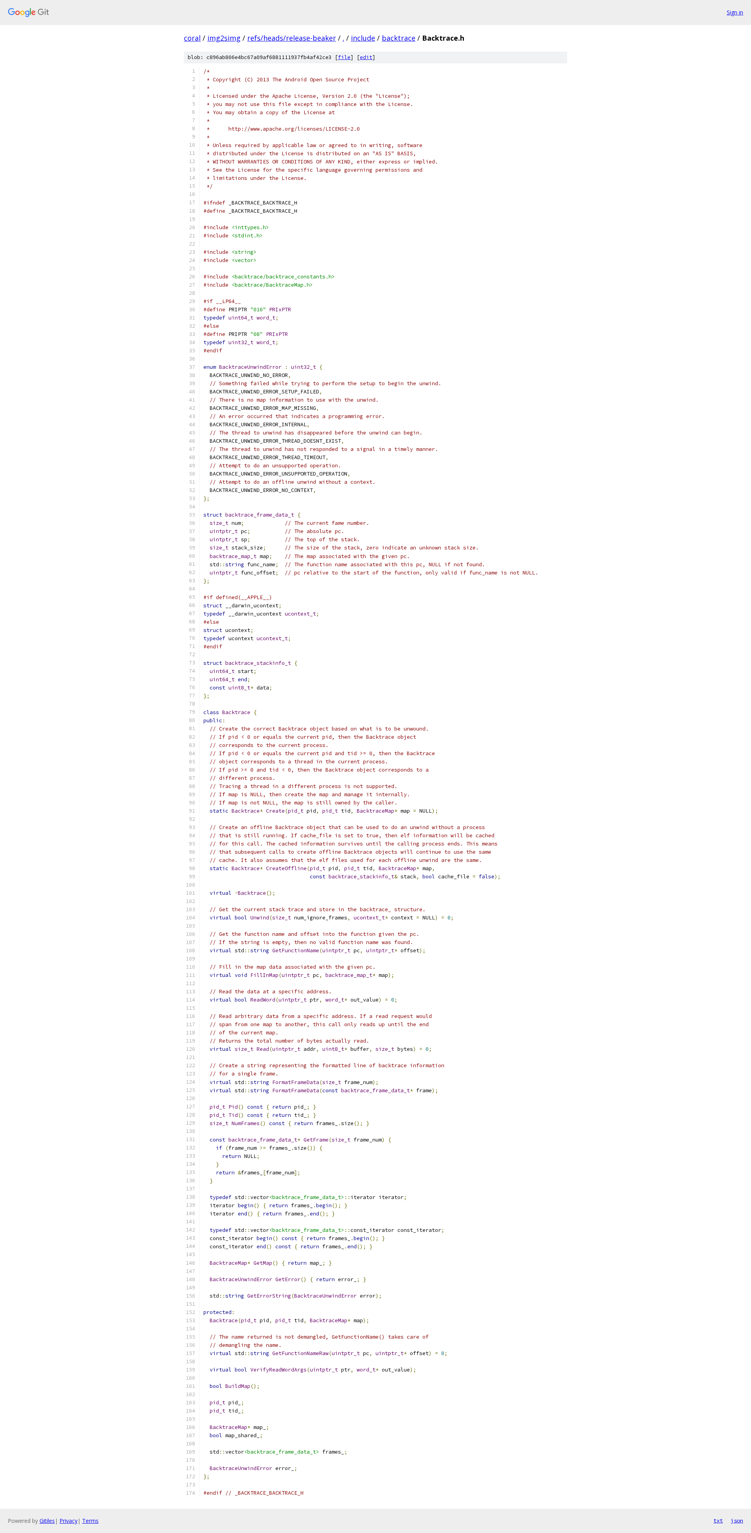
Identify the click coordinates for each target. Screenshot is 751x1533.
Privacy (68, 1520)
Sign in (735, 12)
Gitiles (47, 1520)
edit (366, 57)
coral (192, 38)
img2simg (224, 38)
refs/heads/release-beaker (291, 38)
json (737, 1520)
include (363, 38)
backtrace (398, 38)
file (344, 57)
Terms (90, 1520)
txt (718, 1520)
